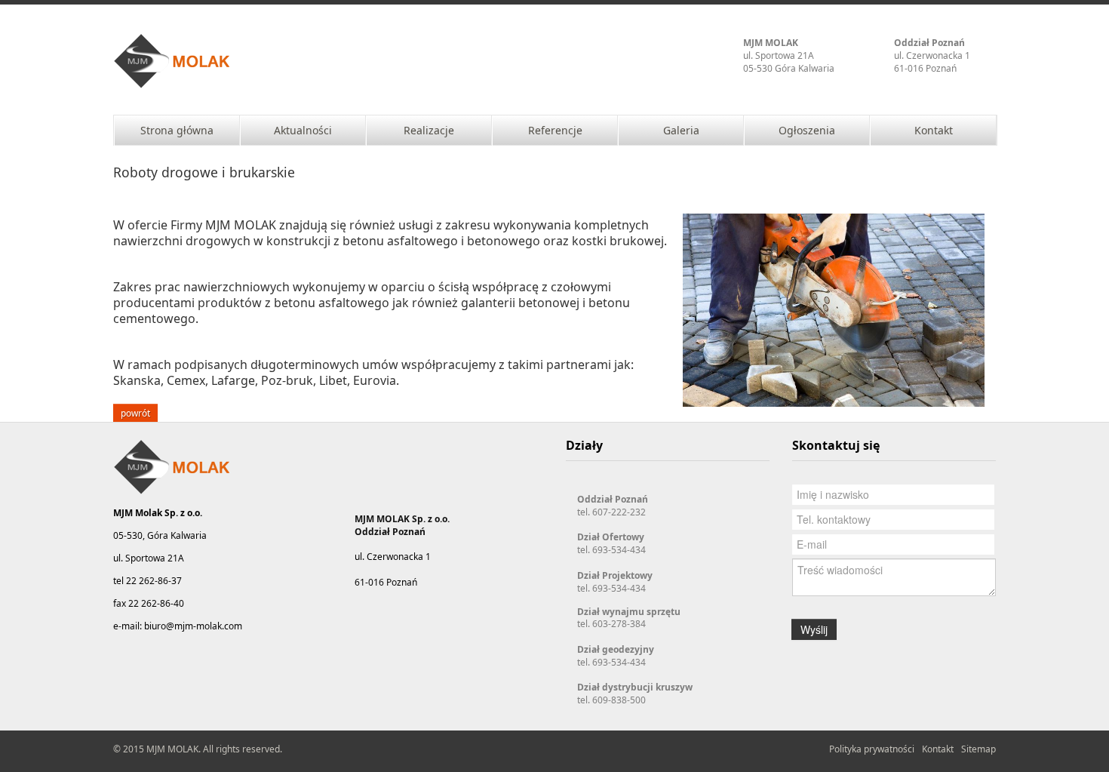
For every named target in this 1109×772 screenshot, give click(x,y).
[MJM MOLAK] (172, 62)
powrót (135, 413)
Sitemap (978, 749)
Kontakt (938, 749)
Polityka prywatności (871, 749)
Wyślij (814, 629)
